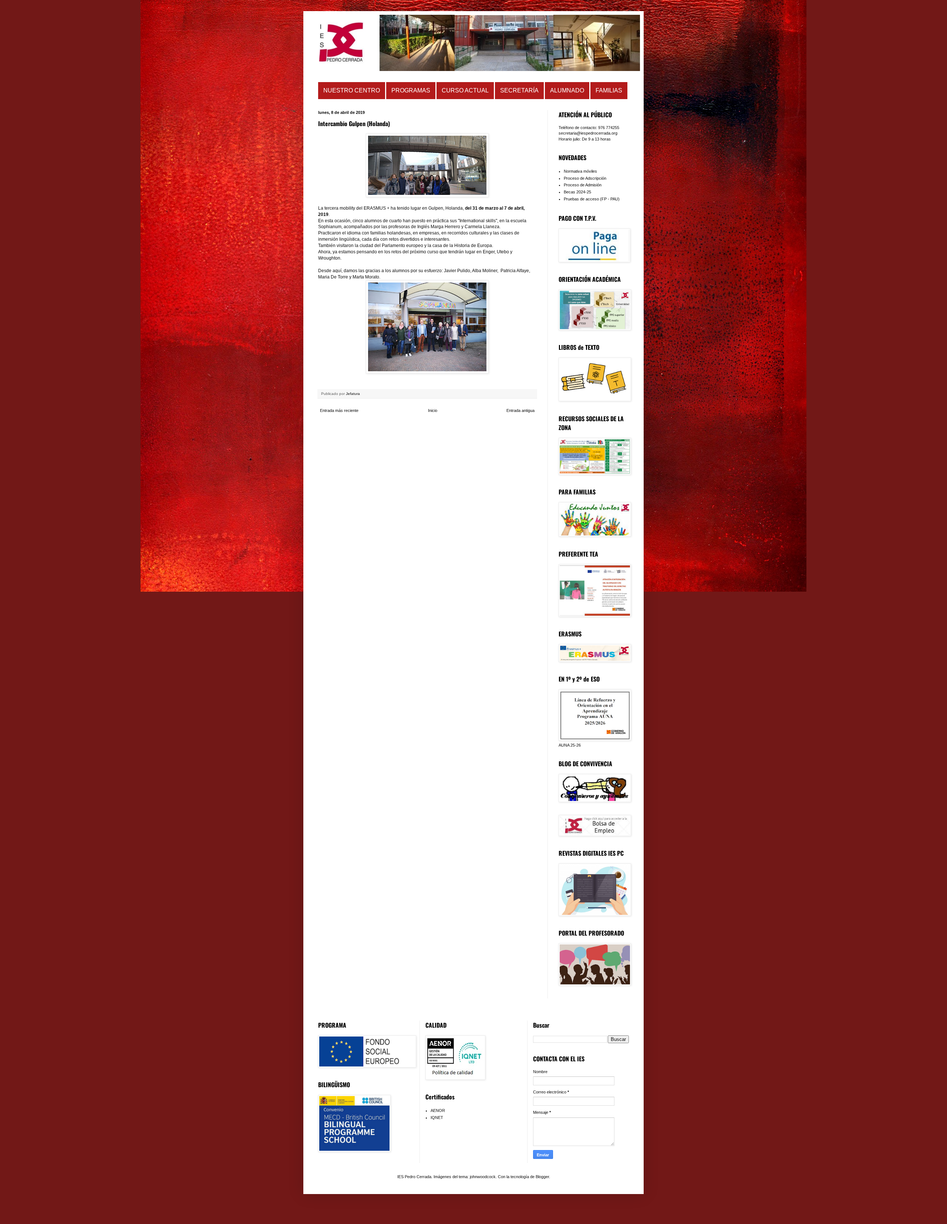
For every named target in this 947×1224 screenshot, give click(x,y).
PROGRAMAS (410, 90)
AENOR (438, 1110)
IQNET (437, 1117)
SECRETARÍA (519, 90)
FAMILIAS (609, 90)
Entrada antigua (520, 410)
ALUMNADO (567, 90)
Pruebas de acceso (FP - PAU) (592, 199)
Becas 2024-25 (577, 192)
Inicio (432, 410)
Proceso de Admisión (582, 185)
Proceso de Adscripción (585, 178)
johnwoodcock (483, 1176)
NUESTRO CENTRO (351, 90)
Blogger (542, 1176)
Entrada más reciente (339, 410)
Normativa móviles (580, 171)
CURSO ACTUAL (465, 90)
